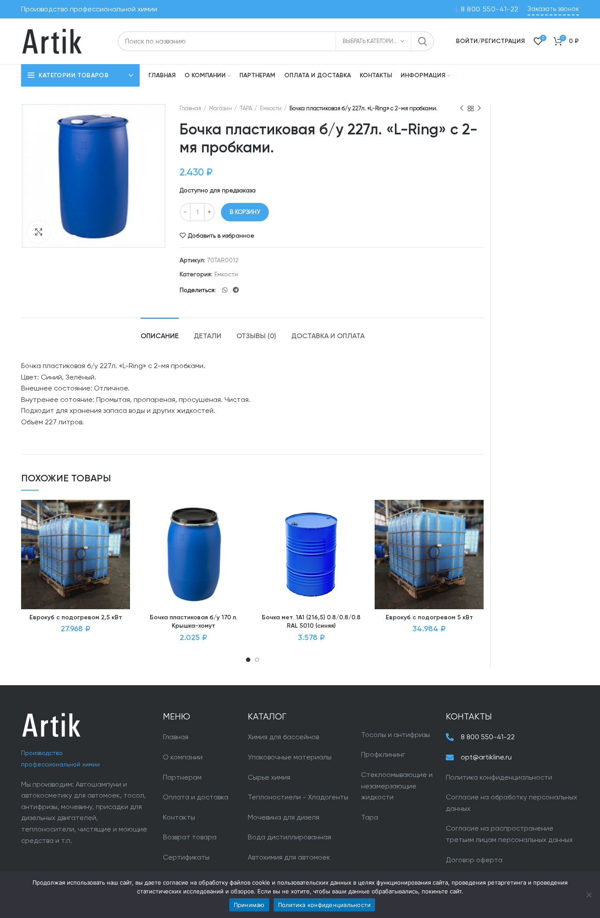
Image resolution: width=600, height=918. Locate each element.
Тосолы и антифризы (395, 734)
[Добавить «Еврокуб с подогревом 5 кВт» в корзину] (477, 534)
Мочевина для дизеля (283, 817)
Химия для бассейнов (283, 737)
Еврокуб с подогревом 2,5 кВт (75, 617)
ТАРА (246, 108)
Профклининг (383, 754)
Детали (207, 336)
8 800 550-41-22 (490, 9)
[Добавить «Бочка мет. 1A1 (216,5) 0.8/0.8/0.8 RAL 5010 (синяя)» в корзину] (359, 534)
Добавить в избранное (221, 235)
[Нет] (589, 894)
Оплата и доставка (195, 797)
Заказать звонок (553, 9)
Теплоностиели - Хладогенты (298, 797)
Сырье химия (269, 777)
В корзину (245, 212)
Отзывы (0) (256, 336)
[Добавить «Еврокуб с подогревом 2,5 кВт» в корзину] (123, 534)
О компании (182, 757)
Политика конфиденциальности (499, 777)
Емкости (271, 108)
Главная (190, 108)
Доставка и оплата (328, 336)
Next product (479, 108)
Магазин (220, 108)
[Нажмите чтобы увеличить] (39, 232)
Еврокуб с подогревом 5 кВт (429, 617)
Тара (369, 817)
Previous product (461, 108)
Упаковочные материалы (290, 757)
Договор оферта (474, 860)
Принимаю (249, 904)
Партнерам (182, 777)
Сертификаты (186, 857)
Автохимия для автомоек (289, 857)
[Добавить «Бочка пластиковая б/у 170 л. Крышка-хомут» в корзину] (242, 534)
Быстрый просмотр (123, 554)
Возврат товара (190, 837)
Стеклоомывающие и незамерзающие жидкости (397, 785)
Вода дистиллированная (289, 837)
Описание (160, 336)
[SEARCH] (422, 41)
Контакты (179, 817)
